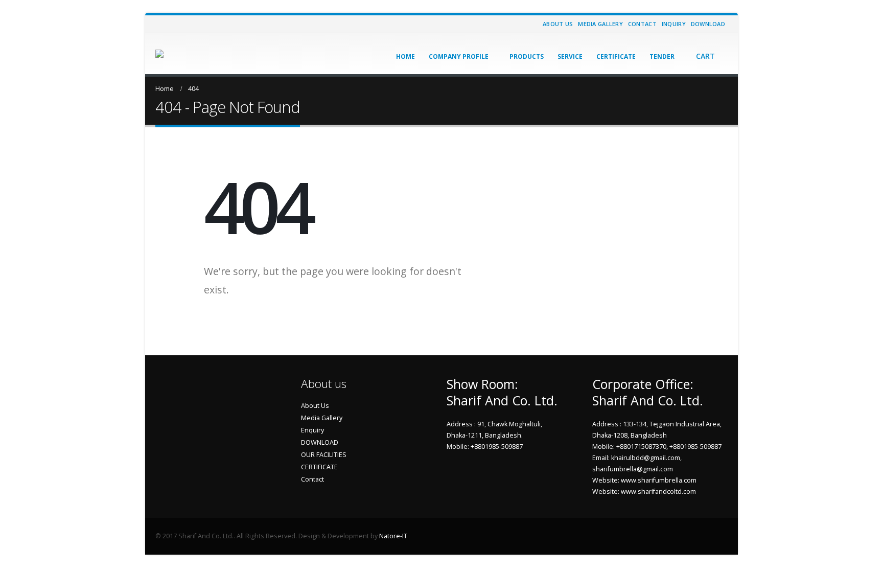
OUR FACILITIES (323, 454)
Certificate (616, 56)
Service (570, 56)
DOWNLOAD (319, 442)
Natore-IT (393, 536)
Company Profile (459, 56)
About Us (558, 24)
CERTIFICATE (319, 467)
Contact (642, 24)
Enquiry (312, 430)
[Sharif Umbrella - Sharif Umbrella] (184, 54)
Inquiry (674, 24)
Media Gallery (600, 24)
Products (526, 56)
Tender (662, 56)
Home (405, 56)
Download (708, 24)
